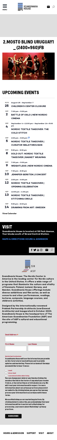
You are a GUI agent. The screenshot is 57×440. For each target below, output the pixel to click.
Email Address (11, 335)
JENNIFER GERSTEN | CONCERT (28, 174)
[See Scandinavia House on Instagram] (41, 250)
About (50, 433)
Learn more (19, 407)
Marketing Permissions (13, 356)
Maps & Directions (13, 239)
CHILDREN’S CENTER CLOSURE (28, 106)
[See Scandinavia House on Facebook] (31, 250)
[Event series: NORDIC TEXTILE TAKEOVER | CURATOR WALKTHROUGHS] (29, 138)
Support (31, 433)
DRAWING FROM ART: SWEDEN (28, 207)
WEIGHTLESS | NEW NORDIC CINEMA (31, 165)
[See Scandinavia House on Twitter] (34, 250)
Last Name (32, 344)
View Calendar (9, 213)
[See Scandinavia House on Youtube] (38, 250)
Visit (41, 433)
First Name (9, 344)
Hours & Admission (36, 239)
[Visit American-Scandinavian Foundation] (28, 271)
